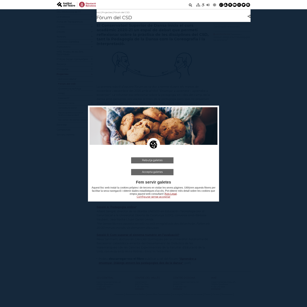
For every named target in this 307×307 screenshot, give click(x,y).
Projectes (107, 12)
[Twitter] (244, 5)
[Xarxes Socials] (230, 5)
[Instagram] (239, 5)
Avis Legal (171, 193)
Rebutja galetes (152, 160)
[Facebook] (248, 5)
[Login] (207, 5)
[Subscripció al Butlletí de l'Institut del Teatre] (226, 5)
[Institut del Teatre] (76, 4)
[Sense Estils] (203, 5)
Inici (99, 12)
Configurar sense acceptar (153, 196)
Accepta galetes (152, 171)
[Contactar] (221, 5)
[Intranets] (198, 5)
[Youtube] (235, 5)
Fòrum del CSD (122, 12)
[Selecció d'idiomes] (214, 5)
